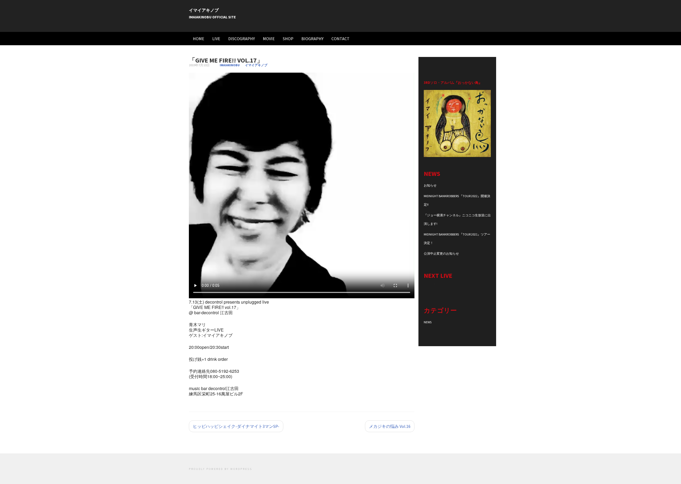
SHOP (288, 38)
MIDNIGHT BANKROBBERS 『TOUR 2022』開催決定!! (457, 200)
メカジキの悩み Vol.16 (389, 426)
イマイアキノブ (204, 10)
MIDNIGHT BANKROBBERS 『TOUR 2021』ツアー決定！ (457, 238)
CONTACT (340, 38)
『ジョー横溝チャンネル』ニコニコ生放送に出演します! (457, 219)
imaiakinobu (230, 65)
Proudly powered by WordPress (220, 469)
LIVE (216, 38)
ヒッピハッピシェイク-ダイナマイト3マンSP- (236, 426)
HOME (198, 38)
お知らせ (430, 185)
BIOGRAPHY (312, 38)
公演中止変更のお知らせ (441, 253)
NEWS (427, 322)
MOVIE (269, 38)
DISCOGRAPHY (241, 38)
